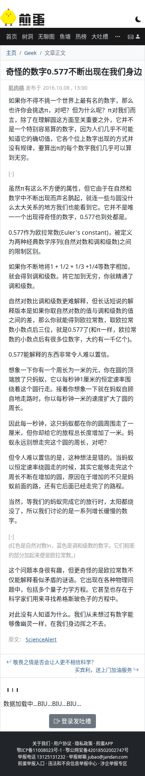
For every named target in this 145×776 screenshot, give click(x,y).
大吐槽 (99, 36)
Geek (30, 52)
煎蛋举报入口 (31, 763)
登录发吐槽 (75, 721)
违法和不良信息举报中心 (72, 763)
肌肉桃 (16, 87)
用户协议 (62, 743)
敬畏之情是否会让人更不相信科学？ (54, 662)
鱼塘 (65, 36)
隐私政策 (84, 743)
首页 (11, 36)
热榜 (81, 36)
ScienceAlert (41, 639)
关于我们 (41, 743)
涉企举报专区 (113, 763)
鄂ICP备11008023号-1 (39, 750)
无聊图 (46, 36)
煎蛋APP (104, 743)
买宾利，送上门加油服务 (104, 669)
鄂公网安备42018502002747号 (97, 750)
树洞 (27, 36)
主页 (11, 52)
